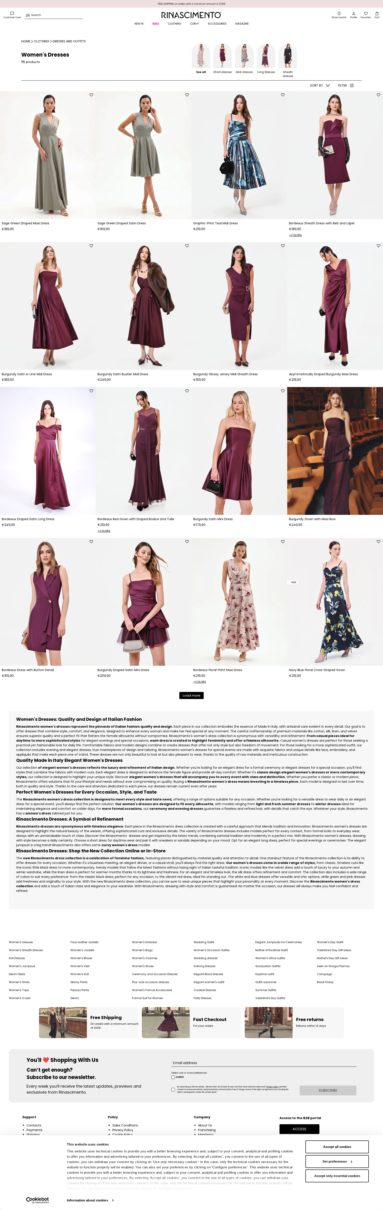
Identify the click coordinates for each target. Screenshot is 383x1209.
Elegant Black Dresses (208, 974)
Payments (34, 1130)
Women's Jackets (82, 950)
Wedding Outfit (204, 942)
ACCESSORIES (217, 24)
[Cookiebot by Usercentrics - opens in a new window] (37, 1200)
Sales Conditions (125, 1125)
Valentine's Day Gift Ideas (334, 950)
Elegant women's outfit (209, 982)
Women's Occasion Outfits (212, 950)
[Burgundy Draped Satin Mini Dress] (144, 602)
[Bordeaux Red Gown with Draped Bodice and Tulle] (144, 451)
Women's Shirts (19, 982)
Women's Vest (80, 966)
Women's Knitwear (144, 942)
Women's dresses (21, 942)
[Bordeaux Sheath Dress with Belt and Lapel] (335, 155)
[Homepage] (191, 15)
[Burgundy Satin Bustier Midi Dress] (144, 306)
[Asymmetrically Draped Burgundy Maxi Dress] (335, 306)
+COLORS (295, 235)
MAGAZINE (242, 24)
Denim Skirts (17, 974)
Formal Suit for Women (147, 998)
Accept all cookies (337, 1147)
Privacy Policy (122, 1130)
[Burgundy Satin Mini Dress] (239, 451)
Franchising (207, 1130)
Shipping (33, 1134)
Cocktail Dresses (205, 990)
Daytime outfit (264, 974)
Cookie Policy (122, 1134)
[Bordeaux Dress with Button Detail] (48, 602)
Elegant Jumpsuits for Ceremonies (278, 942)
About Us (205, 1125)
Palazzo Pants (79, 990)
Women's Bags (142, 950)
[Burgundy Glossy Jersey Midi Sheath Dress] (239, 306)
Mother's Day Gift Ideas (332, 958)
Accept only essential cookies (337, 1176)
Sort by (316, 85)
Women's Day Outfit (330, 942)
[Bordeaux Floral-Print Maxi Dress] (239, 602)
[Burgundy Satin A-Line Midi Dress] (48, 306)
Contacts (34, 1125)
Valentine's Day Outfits (270, 998)
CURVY (194, 24)
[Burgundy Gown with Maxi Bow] (335, 451)
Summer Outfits (265, 990)
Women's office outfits (270, 958)
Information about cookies (87, 1200)
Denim (74, 998)
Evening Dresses (204, 966)
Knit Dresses (17, 958)
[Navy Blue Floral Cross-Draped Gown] (335, 602)
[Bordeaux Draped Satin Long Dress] (48, 451)
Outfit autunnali (265, 982)
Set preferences (334, 1161)
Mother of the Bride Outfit (271, 950)
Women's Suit (79, 974)
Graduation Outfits (268, 966)
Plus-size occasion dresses (150, 982)
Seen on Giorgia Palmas (333, 966)
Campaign (324, 974)
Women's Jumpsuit (22, 966)
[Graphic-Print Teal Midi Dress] (239, 155)
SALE (155, 24)
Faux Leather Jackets (84, 942)
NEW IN (139, 24)
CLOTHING (174, 24)
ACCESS (299, 1129)
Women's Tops (19, 990)
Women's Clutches (145, 958)
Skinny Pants (79, 982)
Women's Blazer (81, 958)
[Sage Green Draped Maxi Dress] (48, 155)
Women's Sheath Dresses (26, 950)
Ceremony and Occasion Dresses (155, 974)
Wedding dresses (206, 958)
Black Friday (325, 982)
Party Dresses (202, 998)
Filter (342, 85)
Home (25, 41)
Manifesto (206, 1134)
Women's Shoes (143, 966)
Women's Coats (20, 998)
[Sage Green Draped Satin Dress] (144, 155)
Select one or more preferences (189, 1073)
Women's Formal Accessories (152, 990)
